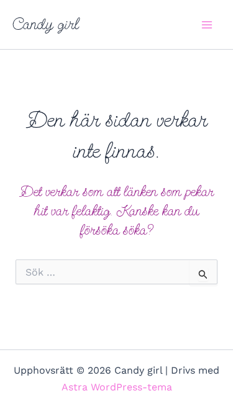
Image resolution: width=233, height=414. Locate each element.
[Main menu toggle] (207, 24)
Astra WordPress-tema (117, 387)
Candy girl (45, 24)
